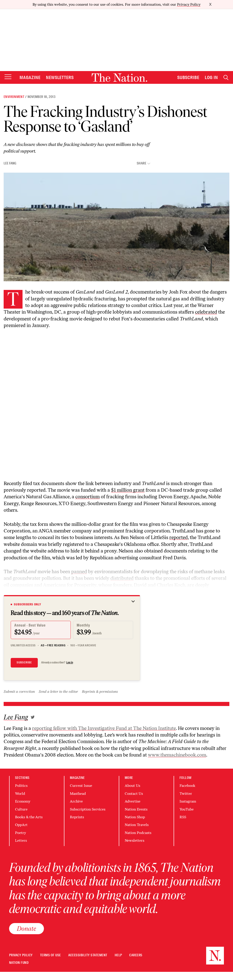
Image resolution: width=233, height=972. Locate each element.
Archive (76, 801)
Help (118, 955)
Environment (14, 97)
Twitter (186, 793)
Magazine (30, 77)
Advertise (132, 801)
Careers (135, 955)
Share (141, 163)
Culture (21, 809)
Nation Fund (18, 963)
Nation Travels (137, 825)
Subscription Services (87, 809)
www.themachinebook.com (177, 755)
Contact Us (134, 793)
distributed (122, 578)
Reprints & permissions (100, 691)
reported (178, 537)
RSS (183, 817)
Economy (22, 801)
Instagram (188, 801)
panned (79, 571)
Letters (21, 840)
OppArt (21, 825)
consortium (87, 496)
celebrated (206, 312)
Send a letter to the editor (58, 691)
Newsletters (60, 77)
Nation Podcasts (138, 833)
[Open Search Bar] (225, 77)
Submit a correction (19, 691)
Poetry (20, 833)
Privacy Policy (188, 4)
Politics (21, 785)
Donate (26, 928)
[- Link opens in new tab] (33, 717)
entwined (13, 591)
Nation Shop (135, 817)
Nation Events (136, 809)
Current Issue (81, 785)
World (20, 793)
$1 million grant (127, 490)
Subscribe (188, 77)
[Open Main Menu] (8, 77)
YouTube (187, 809)
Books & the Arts (29, 817)
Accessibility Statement (87, 955)
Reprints (77, 817)
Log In (211, 77)
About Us (132, 785)
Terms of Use (50, 955)
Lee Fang (10, 163)
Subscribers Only (27, 604)
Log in (69, 662)
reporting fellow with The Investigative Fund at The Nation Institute (104, 728)
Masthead (78, 793)
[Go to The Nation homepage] (119, 77)
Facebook (187, 785)
